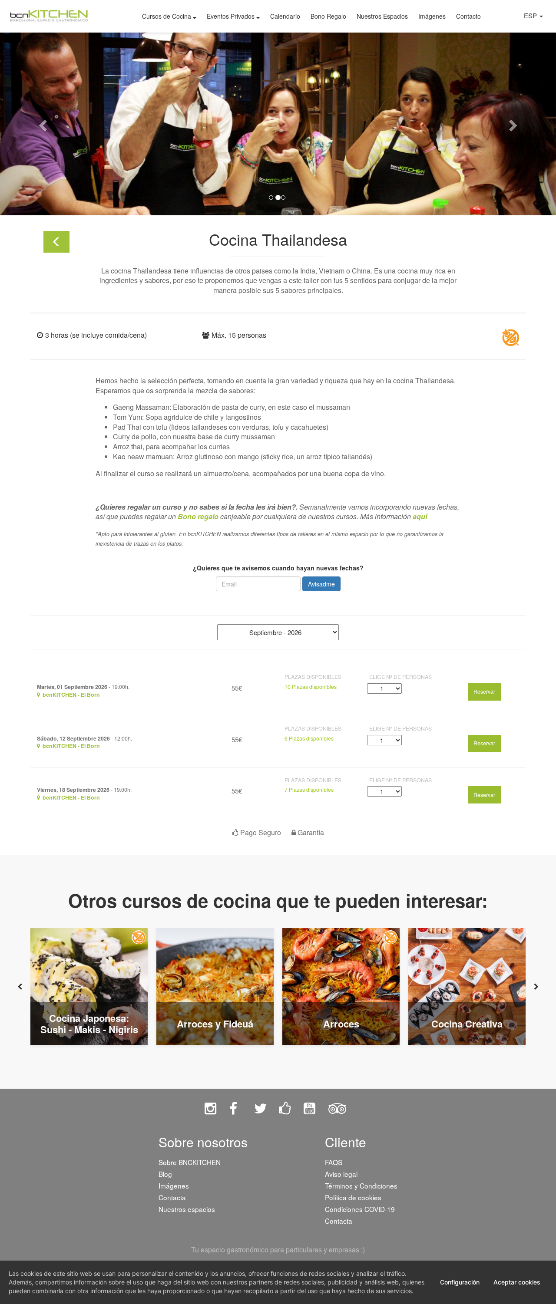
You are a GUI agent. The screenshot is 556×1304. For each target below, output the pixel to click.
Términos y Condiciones (361, 1185)
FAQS (333, 1162)
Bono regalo (198, 516)
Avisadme (321, 584)
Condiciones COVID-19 (360, 1209)
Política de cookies (353, 1197)
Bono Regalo (328, 16)
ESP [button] (531, 15)
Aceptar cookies (516, 1282)
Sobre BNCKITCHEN (190, 1162)
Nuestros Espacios (382, 16)
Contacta (172, 1197)
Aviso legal (341, 1174)
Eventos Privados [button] (231, 16)
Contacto (468, 16)
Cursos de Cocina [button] (167, 16)
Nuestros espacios (187, 1209)
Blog (165, 1174)
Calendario (285, 16)
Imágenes (432, 16)
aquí (420, 516)
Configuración (460, 1282)
